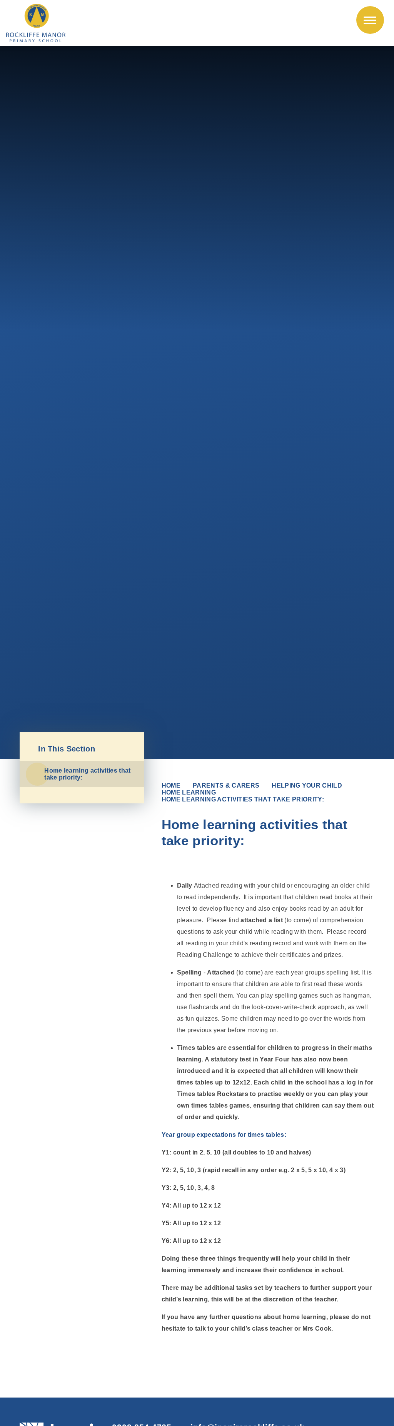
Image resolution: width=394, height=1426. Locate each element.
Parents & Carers (226, 785)
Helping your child (307, 785)
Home (171, 785)
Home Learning (189, 792)
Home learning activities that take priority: (243, 799)
